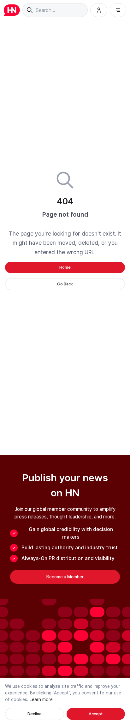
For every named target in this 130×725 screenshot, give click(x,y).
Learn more (41, 699)
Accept (96, 713)
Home (65, 267)
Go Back (65, 284)
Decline (34, 713)
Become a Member (65, 576)
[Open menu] (118, 10)
